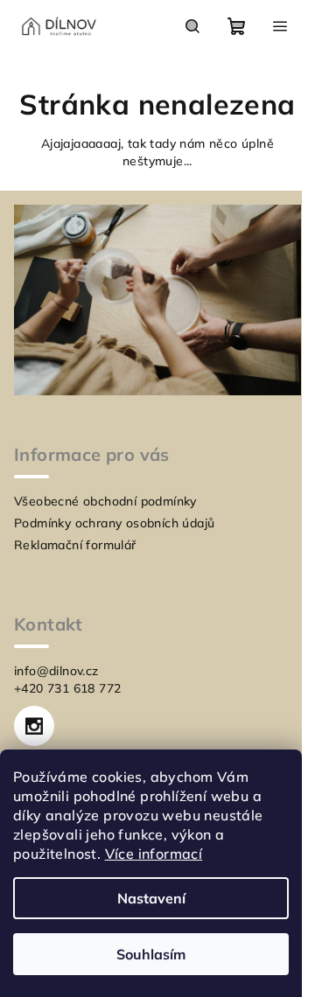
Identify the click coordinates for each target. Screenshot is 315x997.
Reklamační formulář (75, 545)
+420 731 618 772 (67, 688)
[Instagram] (34, 726)
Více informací (154, 853)
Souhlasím (151, 954)
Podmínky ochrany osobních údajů (114, 523)
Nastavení (151, 898)
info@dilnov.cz (56, 671)
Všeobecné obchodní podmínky (105, 501)
